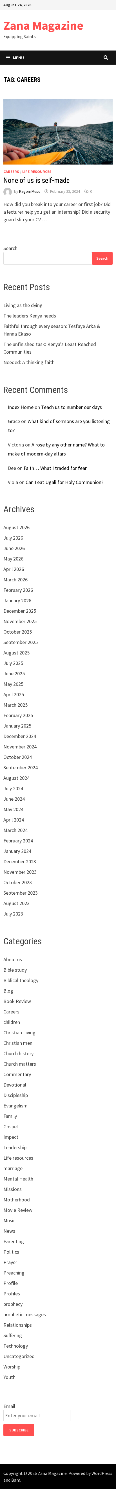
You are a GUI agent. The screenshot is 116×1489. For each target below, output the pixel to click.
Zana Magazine (43, 25)
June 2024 (14, 799)
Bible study (15, 970)
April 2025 (13, 694)
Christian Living (19, 1032)
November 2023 (20, 872)
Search (10, 248)
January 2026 (17, 600)
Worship (11, 1366)
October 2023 (17, 882)
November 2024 (20, 746)
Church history (18, 1053)
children (11, 1022)
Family (10, 1116)
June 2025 (14, 673)
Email (9, 1406)
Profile (10, 1283)
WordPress (102, 1473)
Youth (9, 1377)
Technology (15, 1346)
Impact (10, 1137)
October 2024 (17, 757)
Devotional (14, 1084)
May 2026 (13, 558)
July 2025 (13, 663)
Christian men (17, 1043)
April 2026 (13, 569)
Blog (8, 990)
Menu (18, 57)
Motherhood (16, 1199)
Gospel (10, 1126)
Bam (15, 1480)
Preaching (13, 1272)
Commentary (17, 1074)
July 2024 (13, 788)
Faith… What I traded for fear (55, 468)
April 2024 (13, 819)
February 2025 (18, 715)
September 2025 (20, 642)
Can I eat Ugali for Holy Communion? (64, 482)
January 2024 (17, 851)
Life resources (37, 171)
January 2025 (17, 725)
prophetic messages (24, 1314)
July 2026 (13, 538)
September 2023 (20, 893)
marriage (13, 1168)
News (9, 1231)
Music (9, 1220)
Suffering (12, 1335)
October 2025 (17, 632)
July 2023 (13, 913)
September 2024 (20, 767)
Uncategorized (19, 1356)
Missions (12, 1189)
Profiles (11, 1293)
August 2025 (16, 652)
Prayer (10, 1262)
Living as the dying (23, 305)
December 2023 (19, 861)
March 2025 (15, 705)
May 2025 (13, 684)
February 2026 (18, 590)
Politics (11, 1252)
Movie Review (17, 1210)
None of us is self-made (36, 180)
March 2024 (15, 830)
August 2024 (16, 778)
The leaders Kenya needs (29, 315)
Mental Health (18, 1178)
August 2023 (16, 903)
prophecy (13, 1304)
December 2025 (19, 611)
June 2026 (14, 548)
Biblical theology (20, 980)
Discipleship (15, 1095)
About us (12, 959)
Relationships (17, 1325)
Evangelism (15, 1105)
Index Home (21, 407)
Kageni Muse (30, 191)
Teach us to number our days (71, 407)
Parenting (13, 1241)
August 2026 (16, 527)
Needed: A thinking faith (29, 362)
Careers (11, 171)
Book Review (17, 1001)
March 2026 (15, 579)
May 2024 (13, 809)
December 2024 (19, 736)
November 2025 (20, 621)
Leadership (14, 1147)
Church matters (19, 1064)
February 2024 (18, 840)
